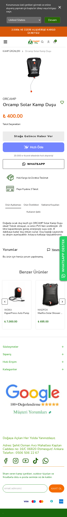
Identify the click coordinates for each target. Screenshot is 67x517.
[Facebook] (6, 461)
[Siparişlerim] (48, 41)
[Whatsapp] (45, 461)
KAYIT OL (56, 488)
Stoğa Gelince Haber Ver (33, 136)
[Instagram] (16, 461)
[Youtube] (26, 461)
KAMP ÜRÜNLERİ (11, 51)
